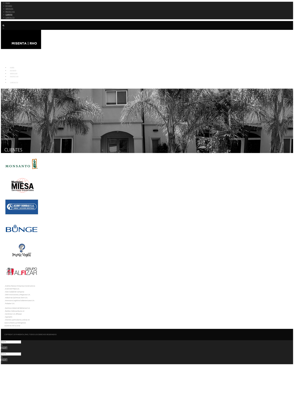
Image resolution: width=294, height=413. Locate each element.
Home (8, 3)
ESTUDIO (9, 6)
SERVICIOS (9, 9)
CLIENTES (9, 14)
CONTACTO (10, 17)
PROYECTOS (10, 12)
